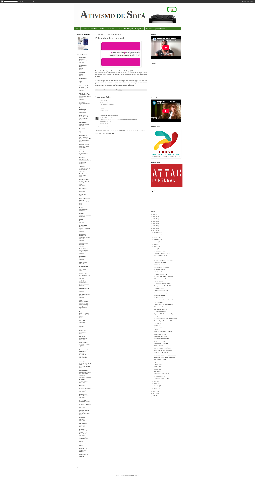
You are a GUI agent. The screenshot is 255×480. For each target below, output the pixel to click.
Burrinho (81, 295)
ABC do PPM (83, 423)
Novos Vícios (157, 366)
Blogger (137, 475)
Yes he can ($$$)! (158, 345)
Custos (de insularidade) (85, 215)
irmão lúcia (82, 281)
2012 (154, 223)
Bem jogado (157, 371)
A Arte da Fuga (83, 266)
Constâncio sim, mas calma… (162, 267)
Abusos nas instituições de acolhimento (164, 357)
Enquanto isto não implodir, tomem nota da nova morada (85, 161)
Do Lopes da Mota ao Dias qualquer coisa (165, 318)
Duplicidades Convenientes (161, 338)
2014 (154, 219)
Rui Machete (82, 419)
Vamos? (81, 257)
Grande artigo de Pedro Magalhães (163, 321)
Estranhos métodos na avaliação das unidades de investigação (85, 388)
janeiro (156, 388)
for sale (81, 220)
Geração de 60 (83, 115)
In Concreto (82, 400)
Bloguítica (82, 417)
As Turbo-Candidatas (159, 251)
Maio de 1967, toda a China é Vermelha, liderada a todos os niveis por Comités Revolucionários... (84, 304)
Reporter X (82, 213)
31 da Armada (83, 262)
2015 (154, 216)
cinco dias (82, 362)
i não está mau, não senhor (161, 373)
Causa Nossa (83, 136)
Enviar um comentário (104, 127)
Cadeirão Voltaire (84, 288)
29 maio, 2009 (104, 110)
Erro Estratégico (158, 281)
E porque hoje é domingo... (161, 293)
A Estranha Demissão (160, 269)
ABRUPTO (82, 320)
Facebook (94, 29)
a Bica (81, 441)
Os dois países (83, 338)
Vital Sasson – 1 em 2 (160, 359)
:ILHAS (81, 207)
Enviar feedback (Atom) (108, 133)
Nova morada (82, 175)
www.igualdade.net (101, 85)
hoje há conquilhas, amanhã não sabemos (84, 351)
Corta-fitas (82, 152)
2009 (154, 230)
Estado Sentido (83, 174)
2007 (154, 393)
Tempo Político (83, 438)
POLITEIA (82, 128)
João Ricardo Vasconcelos (107, 115)
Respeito (156, 258)
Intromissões (157, 325)
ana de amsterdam (84, 294)
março (156, 383)
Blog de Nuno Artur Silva (160, 309)
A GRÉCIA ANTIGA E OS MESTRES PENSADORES (84, 356)
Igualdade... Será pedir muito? (162, 253)
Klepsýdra (82, 385)
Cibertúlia (82, 158)
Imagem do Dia (158, 364)
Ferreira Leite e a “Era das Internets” (163, 304)
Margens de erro (84, 410)
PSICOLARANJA (84, 243)
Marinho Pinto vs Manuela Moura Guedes (165, 300)
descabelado (82, 332)
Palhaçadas (82, 425)
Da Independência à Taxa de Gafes (163, 260)
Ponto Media (82, 325)
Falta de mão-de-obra (84, 111)
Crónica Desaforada (84, 395)
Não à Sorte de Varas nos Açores (163, 350)
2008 (154, 391)
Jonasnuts (82, 166)
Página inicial (123, 130)
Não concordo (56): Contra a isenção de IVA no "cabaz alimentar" (85, 139)
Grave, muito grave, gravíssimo (162, 348)
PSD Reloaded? (158, 302)
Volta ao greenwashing (84, 103)
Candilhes (82, 429)
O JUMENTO (82, 194)
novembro (157, 235)
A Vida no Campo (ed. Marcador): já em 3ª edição (84, 315)
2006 (154, 396)
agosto (156, 242)
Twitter (102, 29)
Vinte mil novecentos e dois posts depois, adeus (84, 183)
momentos (82, 102)
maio (155, 249)
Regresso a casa (84, 312)
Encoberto (81, 244)
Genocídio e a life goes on (161, 352)
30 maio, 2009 (104, 123)
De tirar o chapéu (158, 297)
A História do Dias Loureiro (161, 272)
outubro (156, 237)
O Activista (85, 29)
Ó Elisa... (156, 316)
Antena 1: (81, 68)
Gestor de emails (83, 190)
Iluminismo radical (83, 60)
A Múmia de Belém (83, 381)
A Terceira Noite (83, 86)
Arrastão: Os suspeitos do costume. (83, 450)
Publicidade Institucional (160, 265)
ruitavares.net (83, 188)
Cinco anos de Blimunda (85, 290)
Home (77, 29)
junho (155, 246)
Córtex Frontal (83, 342)
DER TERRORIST (84, 179)
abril (155, 381)
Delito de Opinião (84, 144)
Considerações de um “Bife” (161, 378)
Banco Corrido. (83, 370)
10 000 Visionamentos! (160, 311)
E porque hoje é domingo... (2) (162, 290)
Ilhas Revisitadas (83, 209)
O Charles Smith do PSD (160, 274)
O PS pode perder (159, 288)
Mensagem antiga (141, 130)
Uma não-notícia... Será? (160, 255)
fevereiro (156, 386)
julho (155, 244)
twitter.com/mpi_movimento (126, 85)
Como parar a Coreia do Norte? (162, 286)
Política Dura (83, 331)
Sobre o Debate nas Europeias (162, 279)
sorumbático (82, 122)
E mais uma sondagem (160, 262)
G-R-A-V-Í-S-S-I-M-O (159, 341)
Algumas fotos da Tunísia (161, 362)
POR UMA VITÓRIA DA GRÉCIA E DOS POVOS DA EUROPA (85, 365)
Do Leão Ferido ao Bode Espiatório (163, 276)
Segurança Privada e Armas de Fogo (164, 314)
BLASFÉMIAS (83, 78)
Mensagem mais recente (102, 130)
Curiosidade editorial (84, 124)
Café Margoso (83, 394)
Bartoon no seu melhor (160, 334)
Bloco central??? (158, 369)
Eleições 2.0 (157, 323)
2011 (154, 226)
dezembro (157, 232)
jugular (81, 219)
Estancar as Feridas (159, 307)
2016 (154, 214)
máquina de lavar (84, 273)
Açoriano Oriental (159, 29)
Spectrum (82, 336)
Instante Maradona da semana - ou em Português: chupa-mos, (85, 432)
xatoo (80, 300)
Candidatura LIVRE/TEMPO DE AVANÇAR (120, 29)
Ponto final (81, 326)
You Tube (149, 29)
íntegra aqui (143, 82)
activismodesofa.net (159, 295)
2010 (154, 228)
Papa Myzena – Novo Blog (161, 343)
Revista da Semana (159, 376)
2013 (154, 221)
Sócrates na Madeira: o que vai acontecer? (165, 355)
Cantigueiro (82, 256)
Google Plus (139, 29)
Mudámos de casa (83, 153)
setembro (156, 239)
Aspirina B (82, 72)
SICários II (81, 74)
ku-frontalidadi (83, 249)
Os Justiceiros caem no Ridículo (162, 283)
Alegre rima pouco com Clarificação (163, 331)
